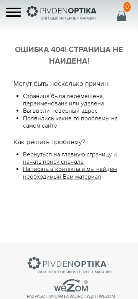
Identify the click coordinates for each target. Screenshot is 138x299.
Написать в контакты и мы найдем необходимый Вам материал (70, 172)
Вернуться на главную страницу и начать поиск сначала (70, 158)
